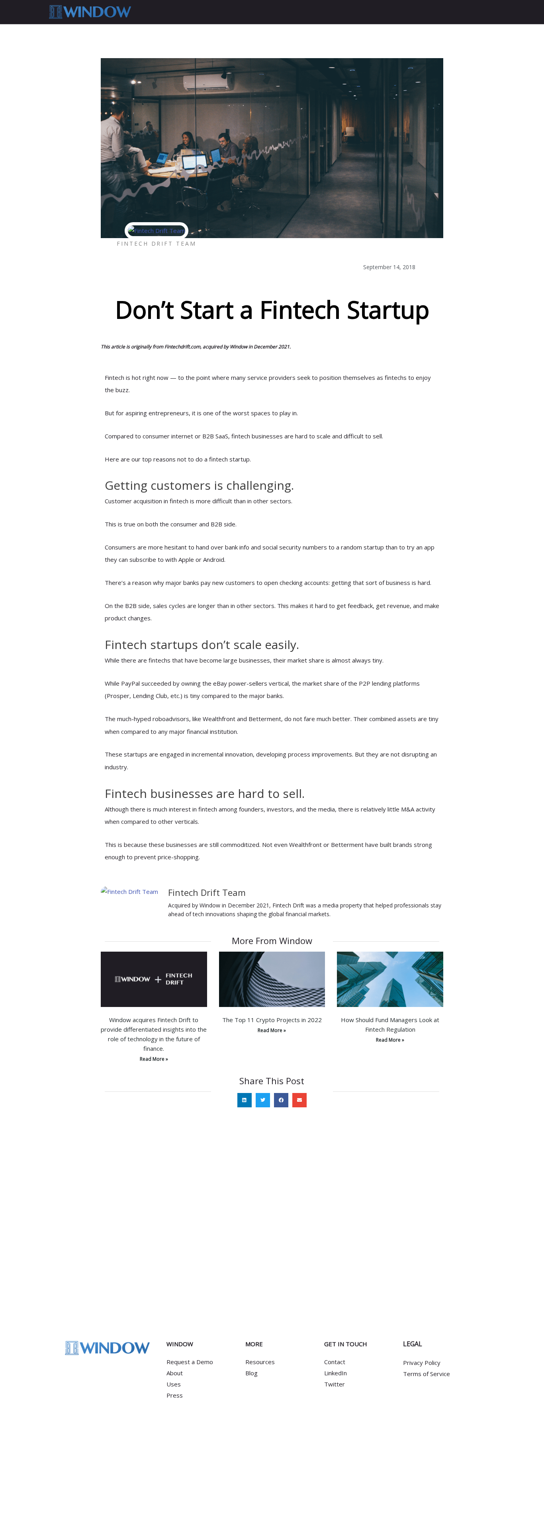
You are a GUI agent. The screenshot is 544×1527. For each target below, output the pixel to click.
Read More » (154, 1059)
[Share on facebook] (281, 1100)
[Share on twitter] (263, 1100)
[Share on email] (299, 1100)
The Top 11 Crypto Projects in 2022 (272, 1020)
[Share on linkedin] (244, 1100)
